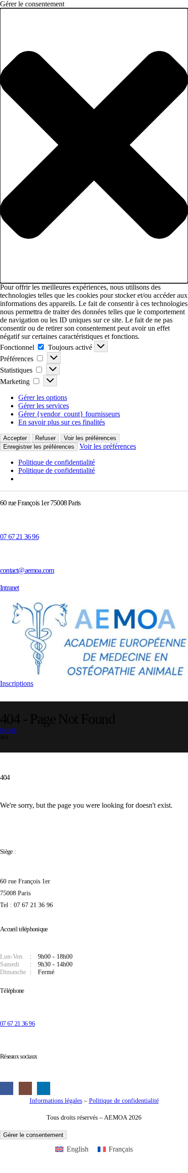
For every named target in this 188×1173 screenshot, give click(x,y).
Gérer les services (43, 406)
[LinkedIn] (43, 1088)
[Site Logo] (94, 640)
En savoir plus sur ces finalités (61, 422)
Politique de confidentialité (56, 462)
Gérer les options (42, 397)
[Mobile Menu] (6, 694)
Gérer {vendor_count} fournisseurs (69, 414)
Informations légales (56, 1100)
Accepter (15, 438)
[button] (94, 145)
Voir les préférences (90, 438)
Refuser (45, 438)
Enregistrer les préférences (38, 446)
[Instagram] (25, 1088)
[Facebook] (6, 1088)
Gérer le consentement (33, 1134)
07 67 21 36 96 (17, 1023)
